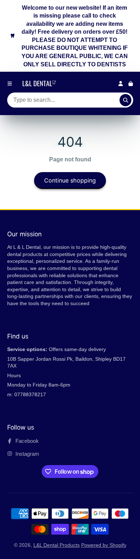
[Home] (40, 83)
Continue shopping (70, 180)
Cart (130, 83)
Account (120, 83)
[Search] (126, 100)
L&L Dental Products (56, 545)
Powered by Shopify (103, 545)
